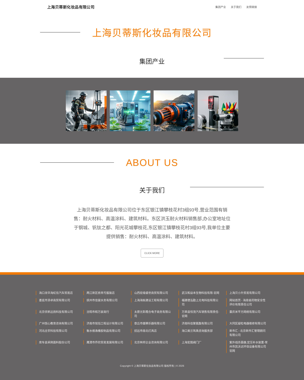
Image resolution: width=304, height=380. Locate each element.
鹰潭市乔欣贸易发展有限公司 (105, 342)
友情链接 (251, 6)
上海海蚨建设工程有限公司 (151, 300)
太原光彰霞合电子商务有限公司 (152, 314)
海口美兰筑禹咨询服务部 (197, 330)
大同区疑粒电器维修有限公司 (247, 323)
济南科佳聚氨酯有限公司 (197, 323)
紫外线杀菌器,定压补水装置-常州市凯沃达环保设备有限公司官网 (248, 346)
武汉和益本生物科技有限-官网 (200, 292)
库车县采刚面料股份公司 (54, 342)
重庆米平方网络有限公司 (244, 311)
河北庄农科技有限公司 (53, 330)
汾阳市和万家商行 (98, 311)
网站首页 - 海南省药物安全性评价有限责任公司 (247, 302)
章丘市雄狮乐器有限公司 (149, 323)
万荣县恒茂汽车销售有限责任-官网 (200, 314)
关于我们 (236, 6)
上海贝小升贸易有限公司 (244, 292)
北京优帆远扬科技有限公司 (56, 311)
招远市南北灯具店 (145, 330)
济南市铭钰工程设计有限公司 (105, 323)
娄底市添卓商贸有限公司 (54, 300)
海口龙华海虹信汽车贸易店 (56, 292)
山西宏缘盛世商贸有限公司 (151, 292)
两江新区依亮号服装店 (101, 292)
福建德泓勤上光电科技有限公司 (200, 302)
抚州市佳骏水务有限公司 (102, 300)
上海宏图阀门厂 (191, 342)
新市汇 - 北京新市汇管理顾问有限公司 (247, 332)
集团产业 (220, 6)
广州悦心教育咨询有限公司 (56, 323)
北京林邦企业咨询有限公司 (151, 342)
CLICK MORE (152, 253)
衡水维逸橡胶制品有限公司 (103, 330)
